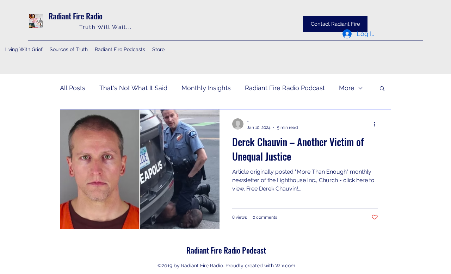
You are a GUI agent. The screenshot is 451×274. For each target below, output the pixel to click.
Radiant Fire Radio (76, 15)
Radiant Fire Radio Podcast (285, 88)
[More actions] (377, 124)
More (346, 88)
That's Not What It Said (133, 88)
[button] (382, 89)
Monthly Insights (206, 88)
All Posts (72, 88)
